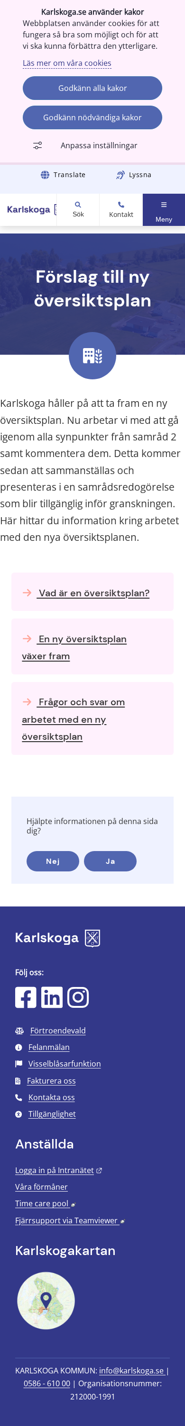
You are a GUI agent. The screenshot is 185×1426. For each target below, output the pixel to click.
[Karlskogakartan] (46, 1328)
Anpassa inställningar (99, 145)
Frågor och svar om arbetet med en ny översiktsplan (73, 719)
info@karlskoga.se (132, 1370)
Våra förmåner (41, 1187)
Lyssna (140, 174)
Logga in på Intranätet (58, 1170)
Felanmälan (49, 1047)
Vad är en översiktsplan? (93, 593)
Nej (53, 861)
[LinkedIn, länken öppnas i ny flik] (52, 1003)
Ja (110, 861)
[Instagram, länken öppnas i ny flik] (78, 1003)
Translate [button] (70, 174)
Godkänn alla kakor (92, 88)
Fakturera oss (51, 1081)
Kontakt (121, 214)
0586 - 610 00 (47, 1383)
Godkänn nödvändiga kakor (92, 117)
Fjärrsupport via (70, 1220)
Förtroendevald (58, 1030)
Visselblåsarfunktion (64, 1063)
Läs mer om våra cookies (67, 63)
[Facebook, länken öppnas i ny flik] (26, 1003)
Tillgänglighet (52, 1114)
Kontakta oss (51, 1097)
